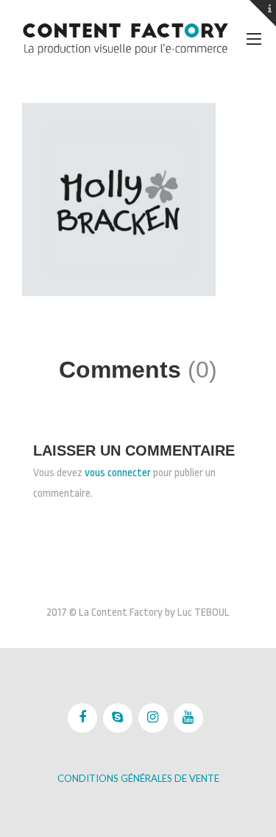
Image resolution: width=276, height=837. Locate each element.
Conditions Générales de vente (138, 778)
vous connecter (118, 473)
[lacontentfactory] (125, 38)
